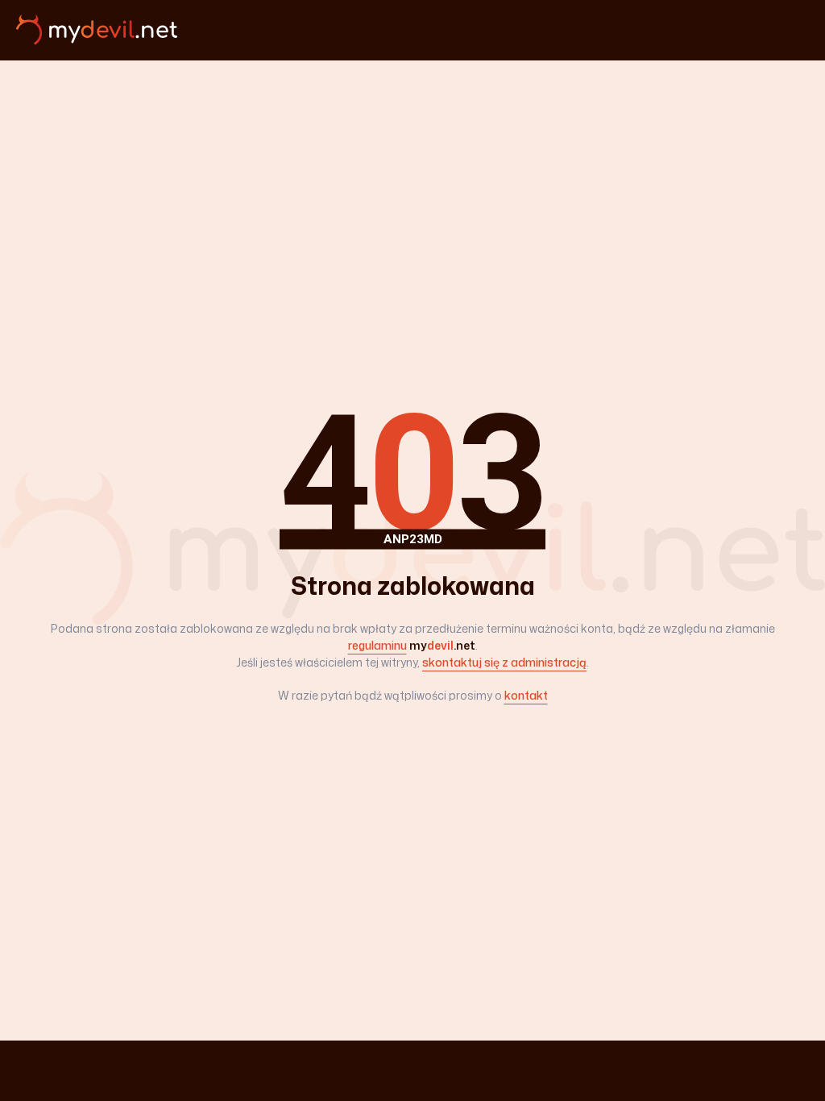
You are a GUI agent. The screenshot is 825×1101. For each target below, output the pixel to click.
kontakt (526, 695)
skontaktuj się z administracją (504, 662)
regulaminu (377, 645)
